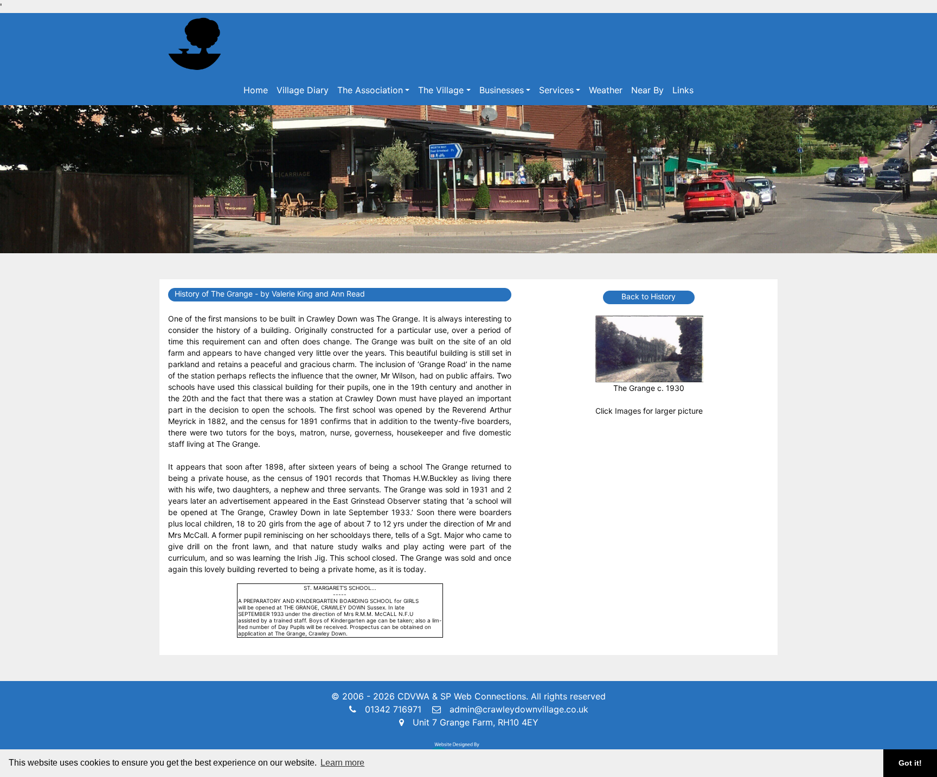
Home (255, 90)
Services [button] (556, 90)
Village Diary (303, 90)
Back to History (648, 296)
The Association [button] (370, 90)
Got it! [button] (910, 763)
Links (683, 90)
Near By (647, 90)
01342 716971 (393, 709)
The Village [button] (441, 90)
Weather (605, 90)
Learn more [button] (342, 762)
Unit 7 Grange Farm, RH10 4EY (475, 722)
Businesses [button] (501, 90)
